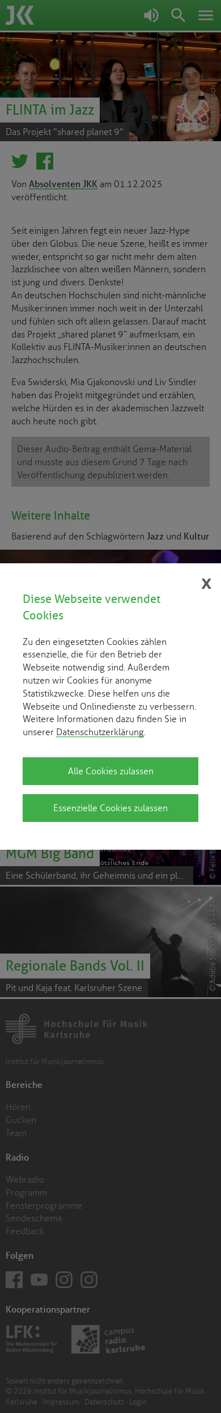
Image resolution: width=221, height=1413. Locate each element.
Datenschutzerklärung (100, 731)
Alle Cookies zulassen (111, 771)
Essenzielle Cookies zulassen (110, 807)
